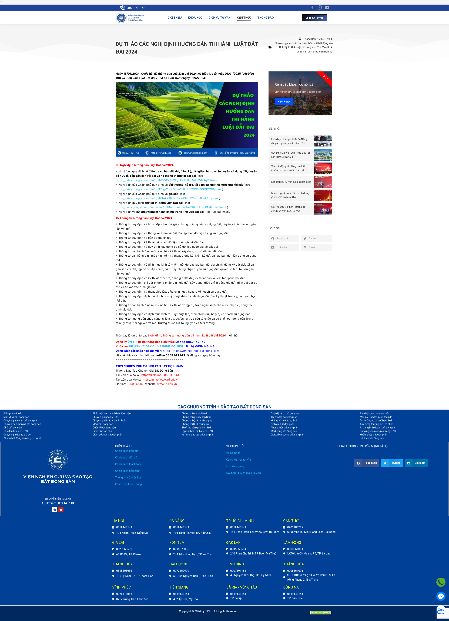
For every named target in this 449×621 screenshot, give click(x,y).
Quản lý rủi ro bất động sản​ (285, 413)
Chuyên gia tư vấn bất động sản (21, 420)
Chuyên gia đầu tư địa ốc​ (17, 434)
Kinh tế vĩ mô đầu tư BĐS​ (284, 420)
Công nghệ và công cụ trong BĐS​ (378, 431)
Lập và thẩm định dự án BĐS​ (197, 431)
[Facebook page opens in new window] (312, 7)
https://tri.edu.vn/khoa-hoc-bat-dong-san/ (191, 350)
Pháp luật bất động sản (303, 47)
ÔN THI (132, 341)
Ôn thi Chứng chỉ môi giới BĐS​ (376, 420)
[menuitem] (174, 17)
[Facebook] (54, 509)
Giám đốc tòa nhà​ (102, 431)
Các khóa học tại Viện (239, 459)
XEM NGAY (284, 101)
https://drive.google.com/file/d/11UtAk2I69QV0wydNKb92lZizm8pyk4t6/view (167, 198)
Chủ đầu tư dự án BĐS (16, 431)
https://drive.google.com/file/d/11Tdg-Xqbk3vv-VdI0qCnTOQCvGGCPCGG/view (168, 189)
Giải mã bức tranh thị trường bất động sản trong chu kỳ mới (288, 208)
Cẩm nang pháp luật (285, 43)
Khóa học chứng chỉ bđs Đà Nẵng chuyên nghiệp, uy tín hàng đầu (289, 141)
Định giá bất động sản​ (282, 424)
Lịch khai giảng (235, 466)
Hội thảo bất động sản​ (372, 438)
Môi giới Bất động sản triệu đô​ (376, 417)
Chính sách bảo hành (127, 471)
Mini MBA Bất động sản (16, 417)
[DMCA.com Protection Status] (321, 613)
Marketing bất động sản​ (284, 431)
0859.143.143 (135, 8)
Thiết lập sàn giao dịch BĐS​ (196, 427)
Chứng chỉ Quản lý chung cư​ (197, 420)
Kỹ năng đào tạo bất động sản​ (198, 434)
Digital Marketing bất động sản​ (287, 434)
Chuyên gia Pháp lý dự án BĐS (109, 420)
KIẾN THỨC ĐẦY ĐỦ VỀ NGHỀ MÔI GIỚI (156, 346)
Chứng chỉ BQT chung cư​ (195, 424)
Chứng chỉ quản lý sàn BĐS (196, 417)
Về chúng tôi (233, 453)
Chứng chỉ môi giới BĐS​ (194, 413)
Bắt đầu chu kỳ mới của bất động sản (291, 181)
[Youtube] (60, 509)
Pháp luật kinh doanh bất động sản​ (112, 413)
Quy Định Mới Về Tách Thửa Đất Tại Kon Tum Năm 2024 (290, 154)
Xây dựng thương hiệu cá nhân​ (376, 424)
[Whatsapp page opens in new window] (319, 7)
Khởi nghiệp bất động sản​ (373, 434)
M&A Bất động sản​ (103, 424)
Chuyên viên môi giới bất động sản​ (22, 424)
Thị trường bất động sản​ (284, 417)
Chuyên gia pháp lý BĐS (106, 417)
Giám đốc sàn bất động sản (107, 434)
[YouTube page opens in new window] (327, 7)
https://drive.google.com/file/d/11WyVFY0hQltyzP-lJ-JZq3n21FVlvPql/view (165, 180)
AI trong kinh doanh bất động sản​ (378, 427)
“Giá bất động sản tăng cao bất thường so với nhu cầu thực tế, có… (290, 168)
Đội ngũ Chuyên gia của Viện (243, 473)
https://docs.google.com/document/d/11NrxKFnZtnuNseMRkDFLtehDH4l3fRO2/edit (171, 207)
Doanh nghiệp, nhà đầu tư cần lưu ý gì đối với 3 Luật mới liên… (290, 195)
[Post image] (323, 141)
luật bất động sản (323, 43)
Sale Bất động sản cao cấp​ (374, 413)
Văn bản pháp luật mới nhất (318, 51)
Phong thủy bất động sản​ (284, 427)
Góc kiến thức (305, 43)
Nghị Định (284, 47)
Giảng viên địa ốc (13, 413)
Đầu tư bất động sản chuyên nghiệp (23, 438)
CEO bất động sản (13, 427)
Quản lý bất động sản (104, 427)
